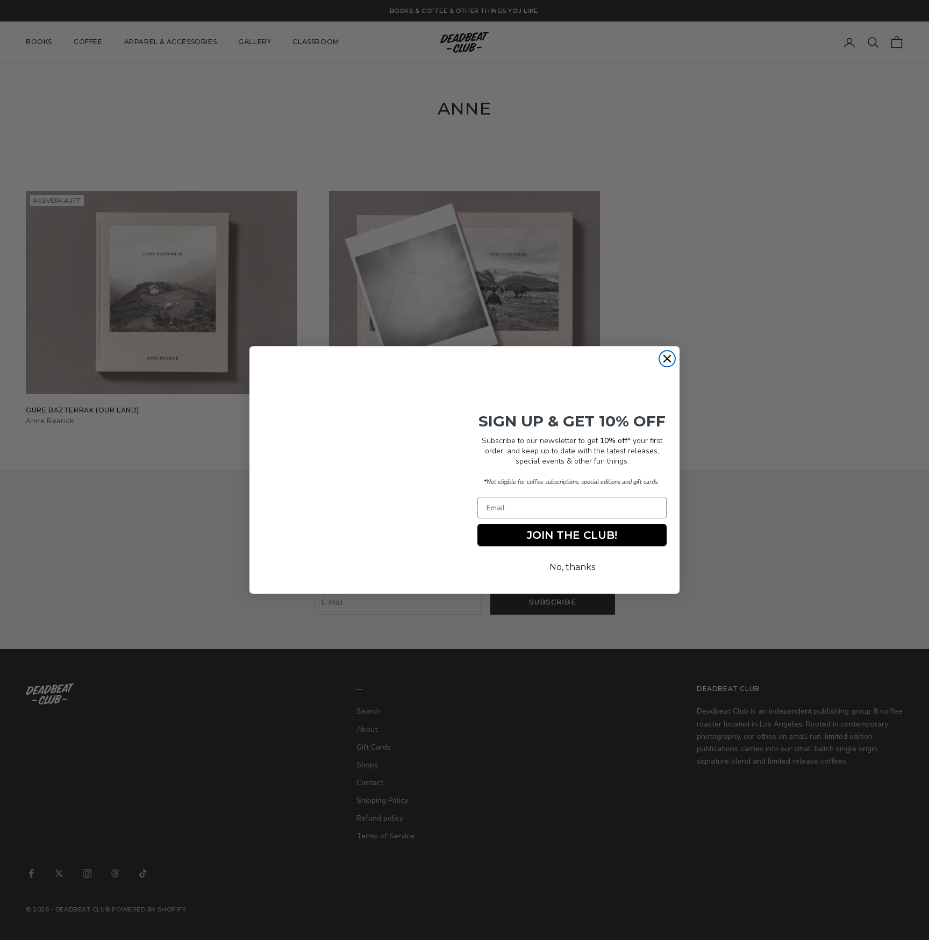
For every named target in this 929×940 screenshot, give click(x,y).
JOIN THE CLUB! (572, 535)
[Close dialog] (667, 359)
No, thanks (572, 567)
